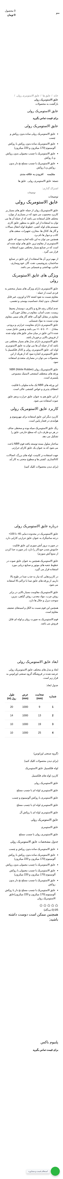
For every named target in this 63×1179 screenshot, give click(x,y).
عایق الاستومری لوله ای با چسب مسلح (37, 790)
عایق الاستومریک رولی (46, 210)
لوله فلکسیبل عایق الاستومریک (41, 768)
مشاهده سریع (45, 1036)
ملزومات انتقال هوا (50, 1153)
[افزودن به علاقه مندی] (28, 1036)
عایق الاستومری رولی (28, 95)
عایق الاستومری (49, 827)
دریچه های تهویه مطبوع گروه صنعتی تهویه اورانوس (33, 1141)
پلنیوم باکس (49, 1042)
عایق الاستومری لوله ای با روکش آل (39, 812)
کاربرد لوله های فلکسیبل (45, 775)
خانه (55, 95)
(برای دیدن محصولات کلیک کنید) (41, 466)
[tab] (31, 192)
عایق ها (46, 95)
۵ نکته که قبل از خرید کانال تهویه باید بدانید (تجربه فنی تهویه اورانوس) (32, 1161)
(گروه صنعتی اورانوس (46, 753)
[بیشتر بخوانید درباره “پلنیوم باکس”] (54, 1036)
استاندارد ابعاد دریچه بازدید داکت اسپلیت (39, 1147)
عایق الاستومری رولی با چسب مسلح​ (38, 834)
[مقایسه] (37, 1036)
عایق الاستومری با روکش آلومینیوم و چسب (35, 797)
